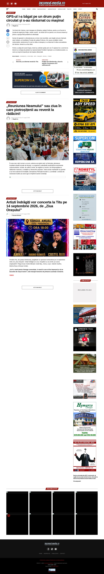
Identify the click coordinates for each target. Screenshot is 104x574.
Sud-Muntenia (41, 9)
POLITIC (69, 9)
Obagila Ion (15, 25)
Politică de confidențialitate (57, 560)
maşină (40, 56)
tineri (49, 56)
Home (40, 553)
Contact (62, 553)
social (45, 56)
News (28, 9)
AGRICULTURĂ (61, 9)
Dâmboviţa (24, 56)
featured (30, 56)
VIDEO (75, 9)
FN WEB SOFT (55, 566)
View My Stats (52, 572)
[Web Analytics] (52, 570)
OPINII (34, 9)
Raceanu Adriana (16, 215)
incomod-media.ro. (49, 563)
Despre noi (47, 553)
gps (35, 56)
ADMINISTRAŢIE (52, 9)
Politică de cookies (44, 560)
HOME (23, 9)
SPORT (80, 9)
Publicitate (55, 553)
